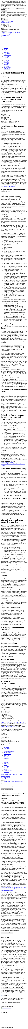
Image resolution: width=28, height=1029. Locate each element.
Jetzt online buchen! (5, 777)
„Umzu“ (6, 64)
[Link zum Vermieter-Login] (6, 1008)
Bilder (5, 49)
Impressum (10, 21)
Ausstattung (7, 53)
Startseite (6, 48)
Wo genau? (6, 66)
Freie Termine (7, 55)
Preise (5, 50)
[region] (14, 22)
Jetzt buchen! (7, 56)
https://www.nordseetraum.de (8, 186)
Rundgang (6, 63)
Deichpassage (7, 67)
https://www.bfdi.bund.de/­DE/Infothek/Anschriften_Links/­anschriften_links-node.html (13, 464)
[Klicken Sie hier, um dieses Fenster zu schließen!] (1, 783)
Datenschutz (4, 21)
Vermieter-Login (8, 770)
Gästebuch (6, 60)
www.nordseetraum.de (6, 781)
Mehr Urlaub (7, 69)
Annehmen (3, 11)
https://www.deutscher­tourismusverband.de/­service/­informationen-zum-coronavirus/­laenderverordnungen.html (13, 889)
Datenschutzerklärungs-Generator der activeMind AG (14, 722)
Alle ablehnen (4, 19)
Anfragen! (3, 778)
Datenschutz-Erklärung (9, 751)
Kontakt (6, 57)
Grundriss (6, 62)
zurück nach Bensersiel (17, 781)
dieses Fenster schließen (7, 789)
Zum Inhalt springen (6, 22)
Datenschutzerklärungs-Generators (9, 726)
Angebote (6, 52)
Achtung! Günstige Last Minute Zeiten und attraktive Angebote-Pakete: (10, 34)
